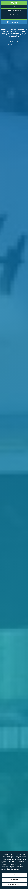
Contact (14, 18)
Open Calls (14, 6)
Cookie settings (14, 879)
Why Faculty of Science (14, 10)
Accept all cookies (14, 875)
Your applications (15, 22)
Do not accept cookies (14, 884)
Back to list (15, 41)
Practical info (14, 14)
